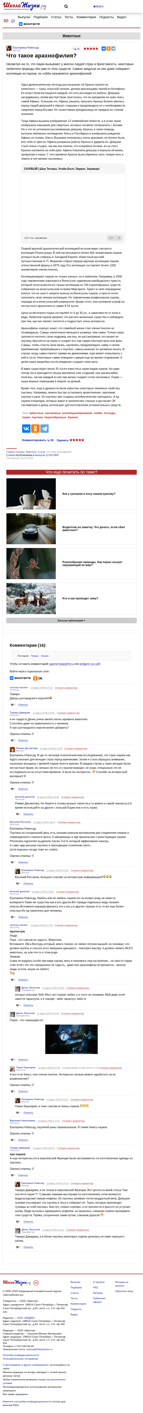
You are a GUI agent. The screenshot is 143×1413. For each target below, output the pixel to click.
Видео (121, 17)
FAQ (95, 1287)
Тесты (69, 17)
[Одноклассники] (108, 48)
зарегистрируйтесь (61, 663)
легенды (110, 413)
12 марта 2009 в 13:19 (49, 1121)
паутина (37, 417)
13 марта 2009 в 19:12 (42, 688)
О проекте (99, 1282)
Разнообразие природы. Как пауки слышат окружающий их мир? (92, 564)
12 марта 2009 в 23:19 (57, 1183)
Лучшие (45, 656)
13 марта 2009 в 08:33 (53, 988)
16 (78, 48)
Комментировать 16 (36, 440)
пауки (26, 417)
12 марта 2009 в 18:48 (51, 748)
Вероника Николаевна (22, 1120)
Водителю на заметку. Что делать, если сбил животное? (93, 529)
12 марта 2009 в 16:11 (53, 1230)
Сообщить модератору (66, 688)
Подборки (40, 17)
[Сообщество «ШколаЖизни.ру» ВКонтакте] (29, 24)
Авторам (98, 1292)
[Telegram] (113, 48)
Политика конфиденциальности (21, 1355)
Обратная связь (124, 1291)
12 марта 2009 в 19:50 (44, 713)
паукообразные (55, 417)
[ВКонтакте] (103, 48)
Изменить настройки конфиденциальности (27, 1401)
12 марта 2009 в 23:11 (57, 1099)
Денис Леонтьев (30, 987)
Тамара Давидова (20, 712)
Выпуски (24, 17)
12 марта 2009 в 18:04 (43, 892)
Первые (35, 656)
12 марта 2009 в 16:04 (48, 1013)
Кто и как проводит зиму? (80, 598)
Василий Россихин (20, 821)
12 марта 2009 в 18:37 (44, 822)
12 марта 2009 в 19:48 (48, 797)
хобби (98, 413)
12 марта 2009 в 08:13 (44, 1148)
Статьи (56, 17)
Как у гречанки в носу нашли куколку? (88, 493)
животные (36, 413)
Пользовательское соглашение (20, 1358)
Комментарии (86, 17)
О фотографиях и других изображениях (25, 1364)
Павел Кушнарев (25, 1067)
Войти (99, 6)
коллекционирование (77, 413)
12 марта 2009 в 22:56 (57, 870)
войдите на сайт (90, 663)
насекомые (53, 413)
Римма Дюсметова (27, 748)
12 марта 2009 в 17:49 (42, 925)
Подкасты (106, 17)
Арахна (73, 417)
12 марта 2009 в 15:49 (49, 1068)
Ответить (23, 704)
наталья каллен (19, 687)
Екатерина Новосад (32, 870)
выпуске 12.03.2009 (46, 455)
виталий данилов (25, 796)
